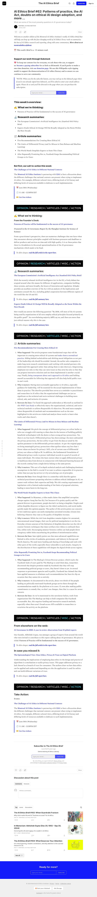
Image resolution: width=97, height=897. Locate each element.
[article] (48, 816)
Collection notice (65, 883)
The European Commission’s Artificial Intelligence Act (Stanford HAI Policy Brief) (48, 275)
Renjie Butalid (26, 833)
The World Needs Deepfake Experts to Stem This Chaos (36, 492)
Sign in (91, 3)
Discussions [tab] (28, 807)
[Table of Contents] (2, 448)
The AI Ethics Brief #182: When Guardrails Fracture (36, 813)
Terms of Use (57, 761)
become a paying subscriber (28, 65)
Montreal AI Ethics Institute (27, 25)
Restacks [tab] (26, 784)
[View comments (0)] (20, 32)
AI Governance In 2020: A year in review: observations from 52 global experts (45, 630)
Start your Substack (43, 888)
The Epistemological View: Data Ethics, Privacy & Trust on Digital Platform (45, 655)
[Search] (69, 3)
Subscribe (81, 3)
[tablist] (22, 784)
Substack (39, 893)
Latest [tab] (21, 807)
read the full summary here (39, 299)
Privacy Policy (63, 763)
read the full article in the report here (42, 252)
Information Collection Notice (48, 763)
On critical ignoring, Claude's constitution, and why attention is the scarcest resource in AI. (38, 844)
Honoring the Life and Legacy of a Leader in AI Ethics (31, 831)
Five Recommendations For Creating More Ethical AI (36, 348)
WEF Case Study (27, 405)
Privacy (52, 883)
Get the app (58, 888)
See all (18, 855)
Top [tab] (16, 807)
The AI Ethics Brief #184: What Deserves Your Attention (38, 841)
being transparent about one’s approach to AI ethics (48, 375)
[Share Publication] (74, 3)
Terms (57, 883)
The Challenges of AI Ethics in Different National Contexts (38, 169)
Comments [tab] (18, 784)
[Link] (11, 58)
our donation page (41, 68)
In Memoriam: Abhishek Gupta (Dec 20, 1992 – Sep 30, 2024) (37, 827)
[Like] (16, 32)
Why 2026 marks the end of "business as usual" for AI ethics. (34, 815)
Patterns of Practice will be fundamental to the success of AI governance (43, 224)
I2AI (58, 174)
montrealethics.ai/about (22, 45)
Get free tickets (25, 197)
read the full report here (37, 676)
